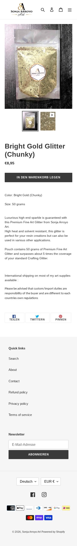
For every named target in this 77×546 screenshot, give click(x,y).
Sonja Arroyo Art (31, 531)
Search (14, 358)
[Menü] (69, 9)
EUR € (49, 481)
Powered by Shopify (53, 531)
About (13, 370)
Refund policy (18, 392)
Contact (14, 381)
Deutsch (26, 481)
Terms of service (20, 415)
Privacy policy (18, 403)
